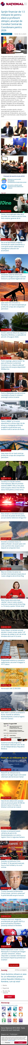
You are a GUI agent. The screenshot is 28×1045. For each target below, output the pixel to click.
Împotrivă (6, 988)
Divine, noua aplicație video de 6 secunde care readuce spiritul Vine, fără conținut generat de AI (13, 216)
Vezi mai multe (14, 965)
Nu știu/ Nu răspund (6, 992)
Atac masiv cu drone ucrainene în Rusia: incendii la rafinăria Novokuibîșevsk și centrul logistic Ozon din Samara (13, 716)
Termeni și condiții (11, 1040)
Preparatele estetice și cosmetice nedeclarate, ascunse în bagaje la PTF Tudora (13, 662)
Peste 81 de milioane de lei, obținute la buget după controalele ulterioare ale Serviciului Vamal (13, 775)
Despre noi (4, 1034)
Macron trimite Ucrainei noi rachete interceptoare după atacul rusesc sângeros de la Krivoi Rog (13, 574)
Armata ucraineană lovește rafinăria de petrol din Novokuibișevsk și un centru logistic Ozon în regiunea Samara (13, 834)
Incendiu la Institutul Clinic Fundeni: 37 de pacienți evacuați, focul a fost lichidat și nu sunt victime (12, 864)
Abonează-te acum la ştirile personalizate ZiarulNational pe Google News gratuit (17, 180)
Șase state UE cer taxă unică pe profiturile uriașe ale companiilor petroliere (13, 455)
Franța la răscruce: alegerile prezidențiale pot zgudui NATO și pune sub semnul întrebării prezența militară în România (13, 922)
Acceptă (20, 1042)
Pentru (5, 985)
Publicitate (13, 1034)
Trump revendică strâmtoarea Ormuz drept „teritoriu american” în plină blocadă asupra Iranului (13, 893)
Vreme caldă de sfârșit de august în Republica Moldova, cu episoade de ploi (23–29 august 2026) (13, 335)
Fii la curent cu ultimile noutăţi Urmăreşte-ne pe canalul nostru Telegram (15, 186)
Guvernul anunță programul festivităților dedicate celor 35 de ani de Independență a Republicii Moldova (13, 746)
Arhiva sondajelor (21, 970)
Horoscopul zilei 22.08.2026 (11, 688)
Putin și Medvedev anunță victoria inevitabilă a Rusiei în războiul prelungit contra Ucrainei (13, 395)
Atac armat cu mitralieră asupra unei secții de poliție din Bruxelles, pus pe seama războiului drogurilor (13, 516)
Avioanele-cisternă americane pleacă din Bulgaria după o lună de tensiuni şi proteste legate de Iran (13, 277)
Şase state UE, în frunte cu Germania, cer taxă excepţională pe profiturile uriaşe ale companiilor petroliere (13, 306)
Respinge (7, 1042)
